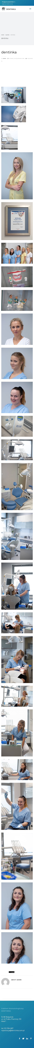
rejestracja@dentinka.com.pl (13, 1030)
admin (4, 58)
